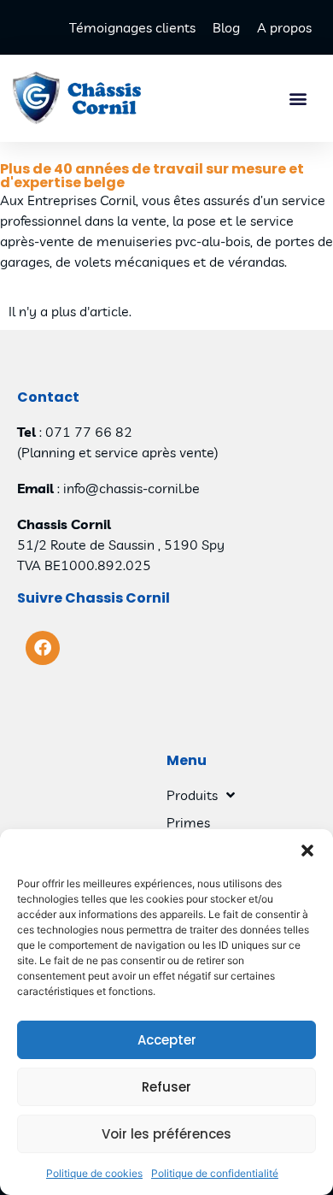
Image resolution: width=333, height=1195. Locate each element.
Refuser (166, 1087)
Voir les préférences (166, 1134)
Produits (192, 795)
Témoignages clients (132, 27)
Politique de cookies (94, 1173)
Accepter (166, 1040)
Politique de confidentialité (214, 1173)
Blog (226, 27)
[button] (307, 850)
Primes (188, 822)
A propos (284, 27)
